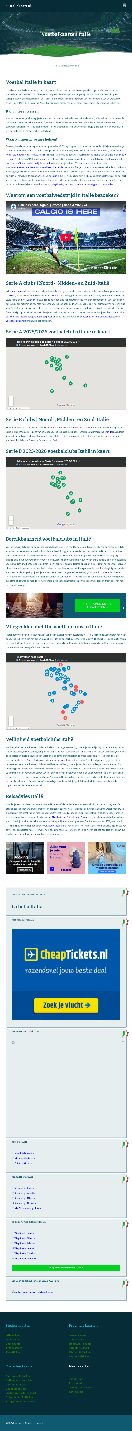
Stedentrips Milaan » (24, 1198)
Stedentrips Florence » (25, 1203)
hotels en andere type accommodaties (94, 184)
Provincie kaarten (83, 1325)
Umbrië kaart (77, 1339)
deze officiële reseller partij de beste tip (32, 163)
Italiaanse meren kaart (20, 1380)
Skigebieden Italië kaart (21, 1397)
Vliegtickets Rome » (24, 1233)
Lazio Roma (18, 154)
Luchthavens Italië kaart (21, 1393)
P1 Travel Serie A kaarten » (98, 605)
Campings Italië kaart (19, 1376)
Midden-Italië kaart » (24, 1158)
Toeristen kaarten (20, 1366)
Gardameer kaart (16, 1388)
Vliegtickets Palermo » (25, 1243)
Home (55, 65)
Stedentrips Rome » (24, 1188)
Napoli (93, 150)
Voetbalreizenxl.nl (55, 167)
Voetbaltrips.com (34, 167)
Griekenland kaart (80, 1387)
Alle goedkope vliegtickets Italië (65, 1267)
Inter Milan (103, 150)
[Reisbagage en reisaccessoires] (66, 858)
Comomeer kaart (16, 1384)
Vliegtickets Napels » (24, 1253)
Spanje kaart (76, 1379)
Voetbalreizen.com (15, 167)
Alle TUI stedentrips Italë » (27, 1208)
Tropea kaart (14, 1347)
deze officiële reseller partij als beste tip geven (29, 316)
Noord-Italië (111, 572)
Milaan (12, 295)
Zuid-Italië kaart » (23, 1163)
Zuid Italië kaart (79, 1347)
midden (54, 295)
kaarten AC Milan (35, 154)
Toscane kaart (77, 1335)
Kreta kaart (76, 1391)
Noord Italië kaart (80, 1343)
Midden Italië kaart (81, 1352)
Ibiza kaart (75, 1383)
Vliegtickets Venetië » (25, 1258)
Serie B (12, 159)
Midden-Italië (70, 576)
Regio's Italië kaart (80, 1356)
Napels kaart (14, 1339)
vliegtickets (57, 184)
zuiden (30, 299)
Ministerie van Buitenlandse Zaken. (69, 817)
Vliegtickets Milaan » (24, 1238)
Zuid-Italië (66, 760)
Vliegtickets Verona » (24, 1248)
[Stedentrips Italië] (107, 858)
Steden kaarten (18, 1325)
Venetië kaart (14, 1352)
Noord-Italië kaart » (24, 1153)
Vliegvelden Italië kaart (20, 1401)
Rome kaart (13, 1343)
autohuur (69, 184)
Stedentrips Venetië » (25, 1193)
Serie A (122, 154)
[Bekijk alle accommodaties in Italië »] (25, 858)
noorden (16, 291)
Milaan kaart (14, 1335)
